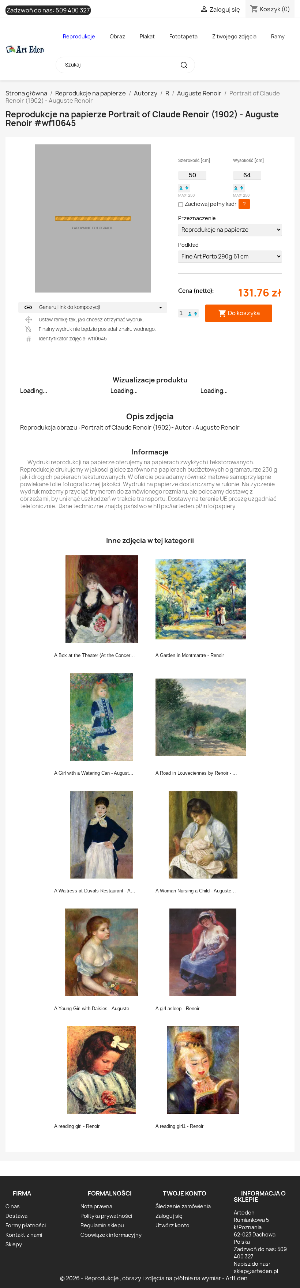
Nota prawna (96, 1206)
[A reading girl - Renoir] (101, 1069)
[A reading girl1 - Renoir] (203, 1069)
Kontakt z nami (23, 1234)
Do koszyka (239, 313)
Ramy (278, 36)
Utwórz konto (172, 1225)
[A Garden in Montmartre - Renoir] (203, 598)
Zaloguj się (169, 1215)
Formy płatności (25, 1225)
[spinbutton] (192, 175)
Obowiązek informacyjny (111, 1234)
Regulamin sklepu (102, 1225)
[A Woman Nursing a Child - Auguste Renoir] (203, 834)
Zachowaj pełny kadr (211, 203)
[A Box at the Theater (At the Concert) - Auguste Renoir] (101, 598)
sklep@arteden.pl (256, 1271)
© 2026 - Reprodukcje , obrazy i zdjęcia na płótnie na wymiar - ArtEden (153, 1278)
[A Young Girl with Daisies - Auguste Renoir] (101, 952)
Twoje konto (184, 1193)
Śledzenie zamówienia (183, 1206)
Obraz (117, 36)
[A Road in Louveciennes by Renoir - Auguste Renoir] (203, 716)
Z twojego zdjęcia (234, 36)
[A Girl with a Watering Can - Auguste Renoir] (101, 716)
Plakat (147, 36)
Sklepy (13, 1244)
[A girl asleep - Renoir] (203, 952)
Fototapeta (183, 36)
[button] (181, 188)
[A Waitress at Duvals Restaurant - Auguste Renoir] (101, 834)
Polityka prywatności (106, 1215)
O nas (12, 1206)
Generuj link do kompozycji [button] (62, 307)
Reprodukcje (79, 36)
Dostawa (16, 1215)
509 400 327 (73, 10)
